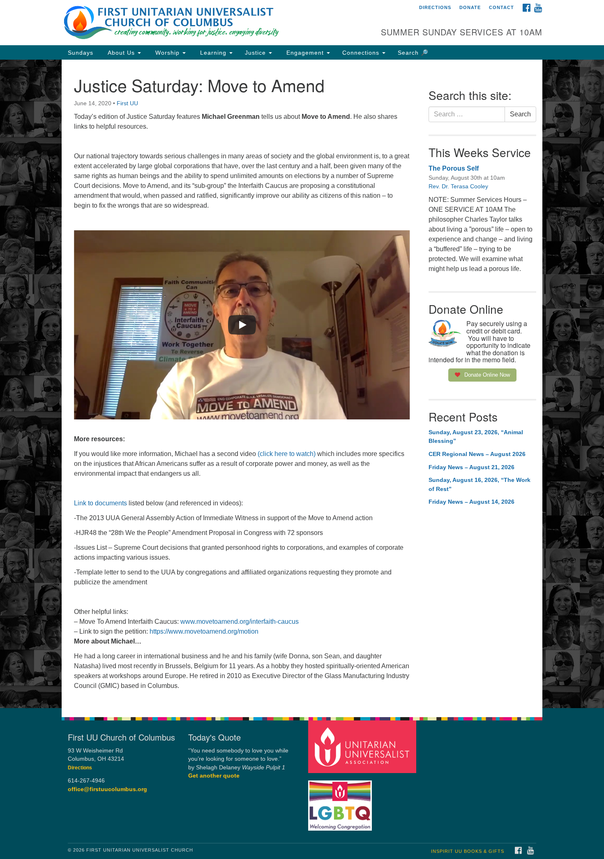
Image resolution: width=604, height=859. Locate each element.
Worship (167, 52)
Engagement (305, 52)
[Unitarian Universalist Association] (363, 746)
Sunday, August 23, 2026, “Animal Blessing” (476, 437)
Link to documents (100, 503)
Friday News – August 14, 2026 (471, 501)
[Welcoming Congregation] (341, 801)
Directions (435, 7)
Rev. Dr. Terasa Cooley (458, 186)
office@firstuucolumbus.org (107, 789)
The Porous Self (454, 168)
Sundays (80, 52)
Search (520, 114)
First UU (127, 103)
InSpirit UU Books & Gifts (467, 851)
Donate (470, 7)
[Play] (242, 325)
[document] (302, 384)
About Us (121, 52)
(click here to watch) (287, 453)
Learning (213, 52)
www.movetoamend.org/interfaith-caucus (239, 621)
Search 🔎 (413, 52)
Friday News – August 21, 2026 (471, 467)
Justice (256, 52)
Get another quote (214, 776)
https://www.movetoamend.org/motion (204, 631)
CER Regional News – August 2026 (477, 454)
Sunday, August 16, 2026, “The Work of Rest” (479, 484)
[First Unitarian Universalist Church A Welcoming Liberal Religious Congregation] (202, 22)
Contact (501, 7)
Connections (361, 52)
